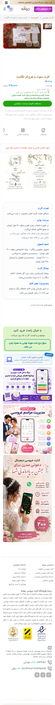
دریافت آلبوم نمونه (19, 580)
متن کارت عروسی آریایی (44, 573)
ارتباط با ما (22, 569)
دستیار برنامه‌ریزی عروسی (44, 576)
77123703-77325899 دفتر (29, 669)
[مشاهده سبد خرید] (11, 9)
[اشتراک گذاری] (29, 43)
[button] (43, 9)
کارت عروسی (47, 17)
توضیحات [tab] (43, 134)
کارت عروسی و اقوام (45, 569)
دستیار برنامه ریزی (19, 576)
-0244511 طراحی (35, 663)
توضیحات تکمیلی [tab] (23, 134)
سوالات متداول (20, 573)
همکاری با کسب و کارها (17, 584)
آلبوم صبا (35, 17)
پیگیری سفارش (47, 580)
